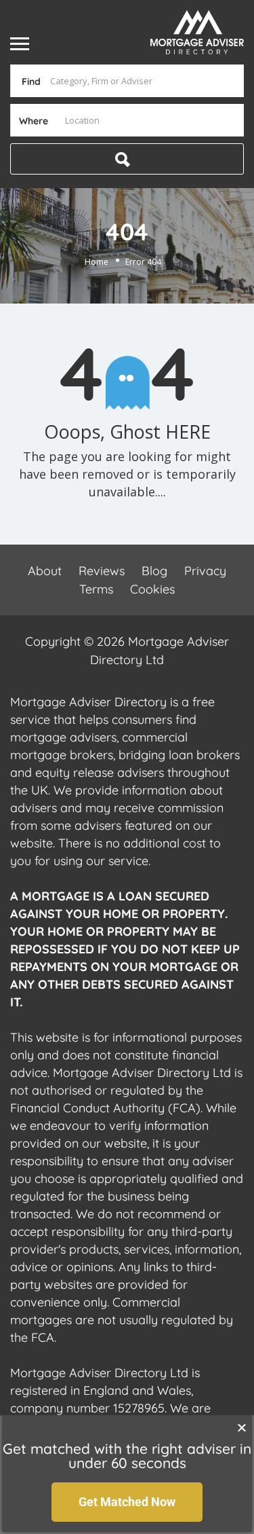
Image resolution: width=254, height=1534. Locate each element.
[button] (241, 1427)
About (45, 571)
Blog (154, 571)
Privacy (205, 571)
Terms (96, 589)
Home (96, 261)
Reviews (102, 571)
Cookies (152, 589)
